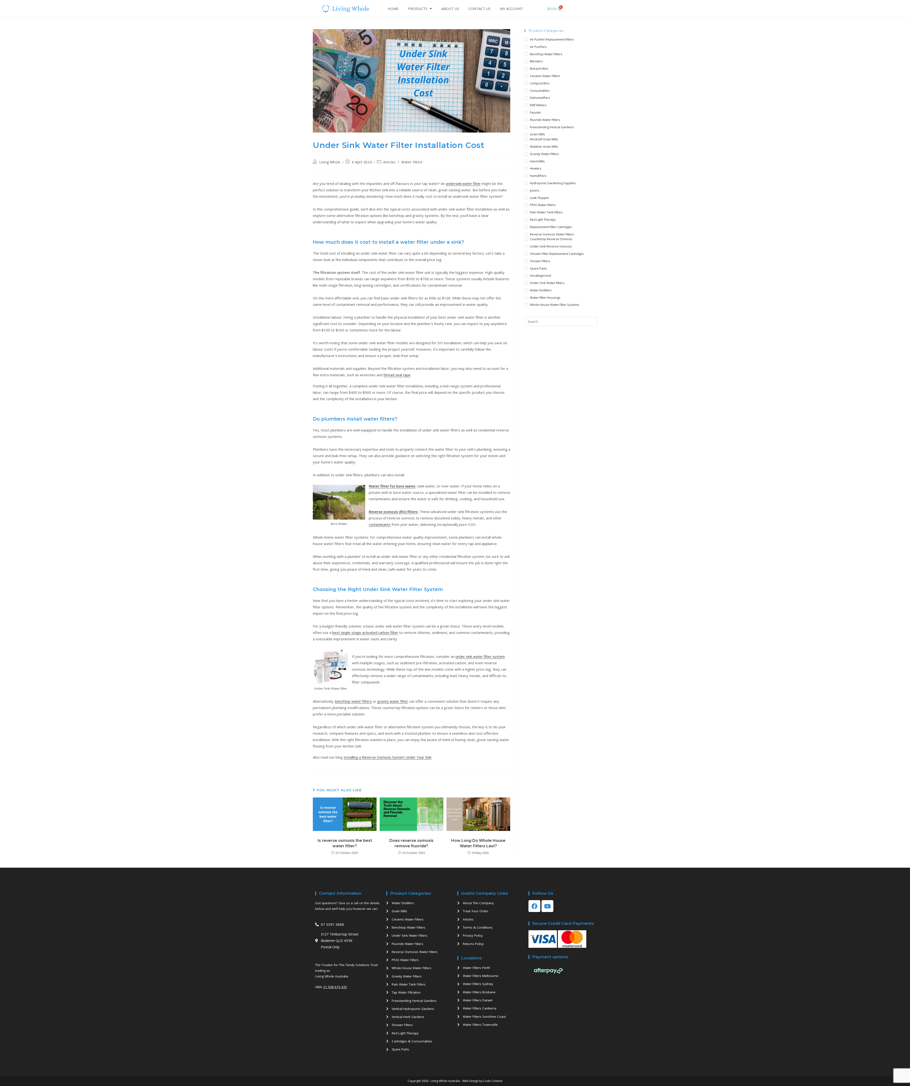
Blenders (536, 61)
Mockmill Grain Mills (544, 139)
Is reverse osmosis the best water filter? (345, 843)
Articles (389, 162)
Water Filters (412, 162)
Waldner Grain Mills (544, 146)
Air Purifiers (538, 47)
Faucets (535, 112)
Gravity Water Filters (544, 154)
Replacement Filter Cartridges (551, 227)
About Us (450, 8)
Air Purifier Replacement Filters (552, 39)
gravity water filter (392, 701)
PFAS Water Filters (543, 205)
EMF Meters (538, 105)
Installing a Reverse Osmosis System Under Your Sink (387, 757)
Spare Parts (538, 268)
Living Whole (329, 162)
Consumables (540, 90)
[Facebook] (534, 906)
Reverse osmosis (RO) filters (393, 511)
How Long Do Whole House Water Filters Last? (478, 843)
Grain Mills (537, 134)
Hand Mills (537, 161)
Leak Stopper (539, 198)
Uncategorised (540, 275)
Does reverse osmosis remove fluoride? (411, 843)
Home (393, 8)
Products (417, 8)
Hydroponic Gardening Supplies (553, 183)
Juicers (534, 190)
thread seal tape (396, 374)
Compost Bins (540, 83)
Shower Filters (540, 261)
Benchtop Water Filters (546, 54)
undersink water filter (463, 183)
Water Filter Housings (545, 297)
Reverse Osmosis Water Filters (552, 234)
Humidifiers (538, 176)
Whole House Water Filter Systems (554, 304)
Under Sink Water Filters (547, 283)
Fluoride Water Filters (545, 120)
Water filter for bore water (392, 486)
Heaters (535, 168)
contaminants (380, 524)
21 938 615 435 (335, 987)
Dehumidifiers (540, 98)
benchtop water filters (353, 701)
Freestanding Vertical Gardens (552, 127)
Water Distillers (541, 290)
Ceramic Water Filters (545, 76)
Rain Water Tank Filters (546, 212)
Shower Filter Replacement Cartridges (557, 254)
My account (511, 8)
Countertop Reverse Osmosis (551, 239)
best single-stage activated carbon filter (365, 632)
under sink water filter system (480, 656)
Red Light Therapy (543, 219)
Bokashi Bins (539, 68)
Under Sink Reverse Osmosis (551, 246)
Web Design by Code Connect (482, 1081)
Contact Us (480, 8)
